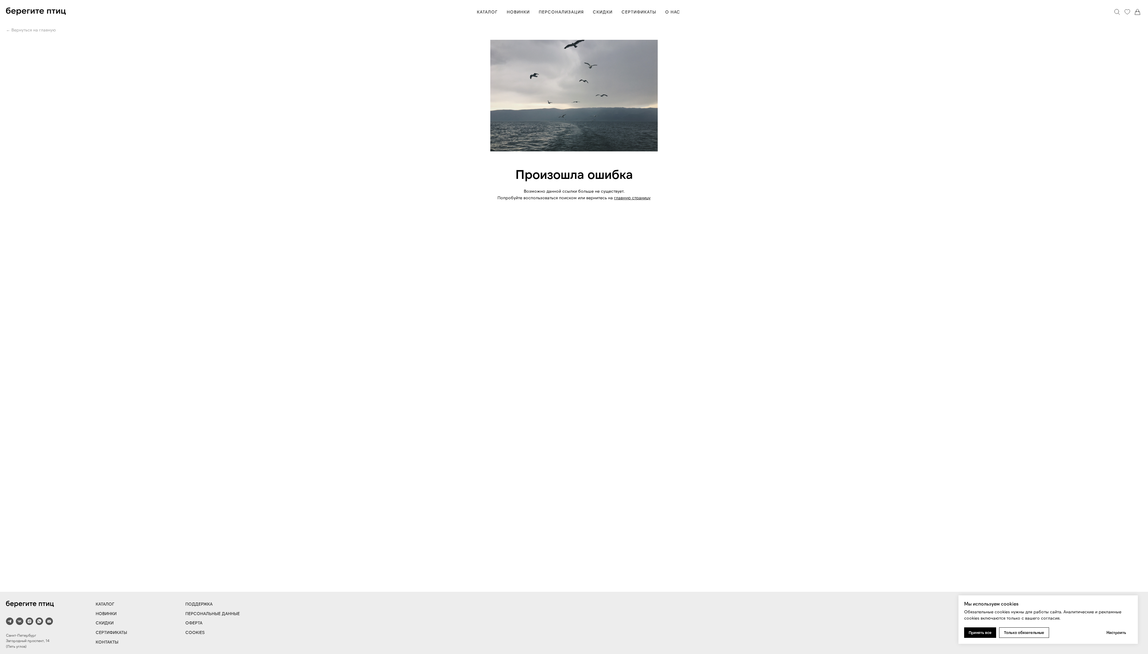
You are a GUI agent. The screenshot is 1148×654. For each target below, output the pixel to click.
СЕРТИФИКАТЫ (639, 11)
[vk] (19, 621)
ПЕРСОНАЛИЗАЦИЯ (561, 11)
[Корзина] (1138, 12)
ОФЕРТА (193, 622)
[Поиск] (1117, 12)
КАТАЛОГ (487, 11)
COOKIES (195, 632)
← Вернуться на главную (31, 29)
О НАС (672, 11)
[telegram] (9, 621)
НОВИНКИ (518, 11)
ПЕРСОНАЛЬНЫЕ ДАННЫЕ (212, 613)
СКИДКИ (603, 11)
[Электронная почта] (49, 621)
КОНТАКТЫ (107, 641)
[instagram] (29, 621)
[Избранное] (1127, 12)
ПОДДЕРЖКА (199, 603)
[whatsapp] (39, 621)
